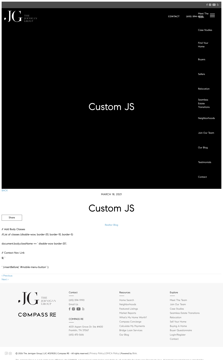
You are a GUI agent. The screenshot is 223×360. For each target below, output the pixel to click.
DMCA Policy (112, 353)
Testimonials (204, 162)
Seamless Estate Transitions (204, 103)
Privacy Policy (97, 353)
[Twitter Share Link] (12, 226)
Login (201, 191)
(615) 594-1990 (194, 16)
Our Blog (203, 147)
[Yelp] (218, 5)
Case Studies (205, 30)
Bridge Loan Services (130, 330)
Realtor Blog (111, 225)
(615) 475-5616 (76, 334)
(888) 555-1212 (196, 235)
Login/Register (178, 334)
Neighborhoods (206, 118)
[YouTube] (214, 5)
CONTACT (174, 16)
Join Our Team (206, 133)
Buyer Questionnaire (181, 330)
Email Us (73, 304)
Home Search (126, 300)
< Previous (7, 275)
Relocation (203, 88)
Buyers (201, 59)
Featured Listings (128, 308)
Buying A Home (178, 326)
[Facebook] (207, 5)
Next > (5, 279)
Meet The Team (203, 15)
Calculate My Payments (132, 326)
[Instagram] (210, 5)
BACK (5, 190)
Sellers (201, 74)
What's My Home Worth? (133, 317)
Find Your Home (203, 45)
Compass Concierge (130, 321)
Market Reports (127, 313)
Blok (134, 353)
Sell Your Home (178, 321)
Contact (202, 177)
